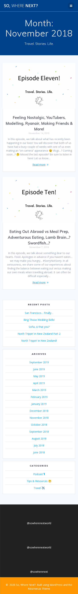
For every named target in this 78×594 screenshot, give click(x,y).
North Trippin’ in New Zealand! (39, 340)
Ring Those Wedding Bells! (39, 320)
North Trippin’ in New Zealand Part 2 (39, 333)
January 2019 (39, 404)
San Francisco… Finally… (39, 313)
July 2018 (39, 445)
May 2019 (39, 376)
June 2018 (39, 452)
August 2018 (39, 438)
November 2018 (39, 417)
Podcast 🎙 (39, 474)
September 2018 (39, 431)
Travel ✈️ (39, 488)
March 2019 (39, 390)
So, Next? (21, 6)
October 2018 (39, 424)
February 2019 (39, 397)
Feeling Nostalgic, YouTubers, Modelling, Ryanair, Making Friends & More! (39, 123)
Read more (39, 164)
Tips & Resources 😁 (39, 481)
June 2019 (39, 369)
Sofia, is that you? (39, 326)
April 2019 (39, 383)
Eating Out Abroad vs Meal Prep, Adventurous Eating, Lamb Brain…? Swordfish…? (39, 237)
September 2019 (39, 362)
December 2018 (39, 411)
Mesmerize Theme (39, 588)
